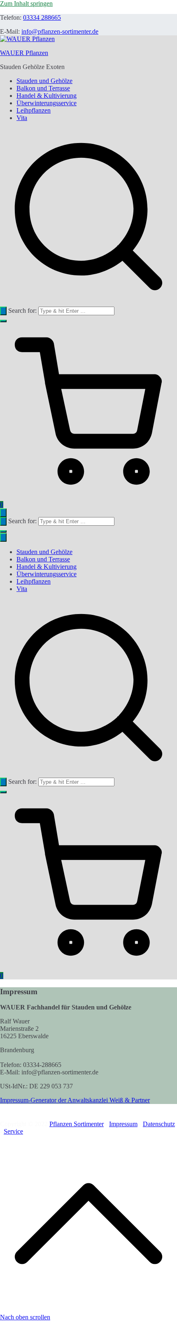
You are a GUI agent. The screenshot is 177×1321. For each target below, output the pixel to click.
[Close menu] (3, 537)
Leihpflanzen (33, 110)
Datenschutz (159, 1123)
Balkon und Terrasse (43, 88)
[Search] (3, 311)
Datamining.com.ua (50, 1131)
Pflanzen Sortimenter (76, 1123)
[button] (3, 321)
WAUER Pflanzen (24, 52)
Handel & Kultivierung (46, 95)
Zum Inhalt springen (26, 3)
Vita (21, 117)
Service (13, 1131)
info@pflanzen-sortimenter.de (59, 31)
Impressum (123, 1123)
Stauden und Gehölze (44, 80)
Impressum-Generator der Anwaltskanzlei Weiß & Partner (75, 1100)
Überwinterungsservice (46, 102)
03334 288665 (42, 17)
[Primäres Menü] (3, 512)
